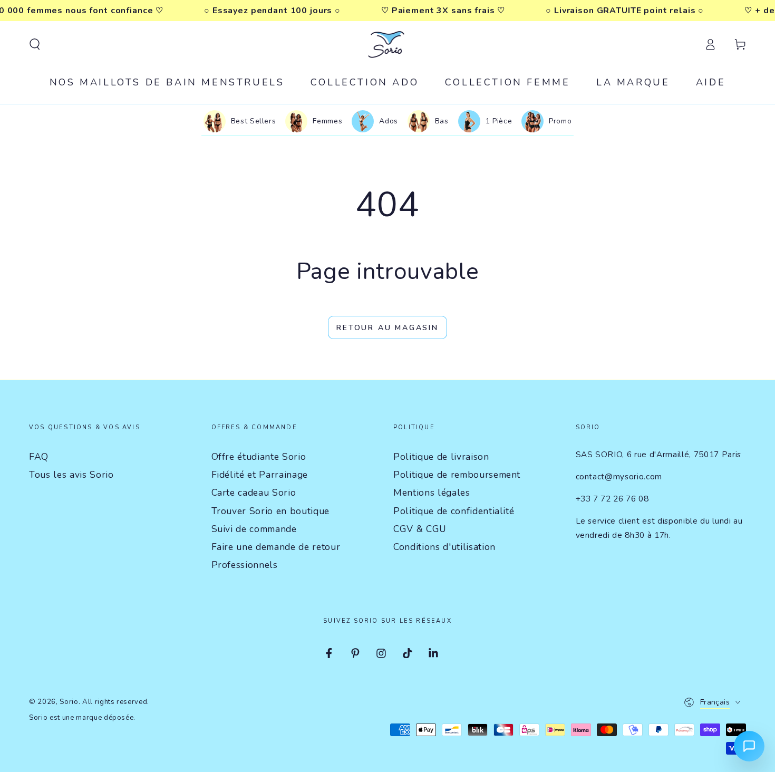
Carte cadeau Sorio (253, 492)
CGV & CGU (420, 529)
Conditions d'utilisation (444, 547)
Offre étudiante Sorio (258, 456)
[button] (35, 44)
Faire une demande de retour (276, 547)
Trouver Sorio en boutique (270, 511)
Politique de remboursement (456, 474)
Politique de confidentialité (453, 511)
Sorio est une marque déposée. (82, 717)
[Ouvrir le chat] (749, 746)
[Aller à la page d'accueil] (388, 44)
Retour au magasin (387, 328)
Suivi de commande (254, 529)
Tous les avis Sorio (71, 474)
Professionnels (244, 564)
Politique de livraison (441, 456)
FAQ (39, 456)
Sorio (69, 702)
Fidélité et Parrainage (259, 474)
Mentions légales (431, 492)
